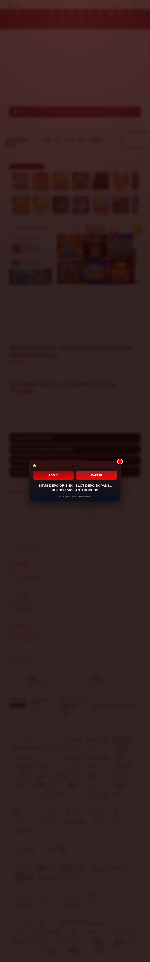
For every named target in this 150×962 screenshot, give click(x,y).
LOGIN (53, 475)
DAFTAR (96, 475)
